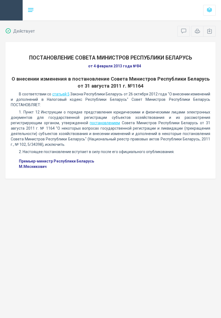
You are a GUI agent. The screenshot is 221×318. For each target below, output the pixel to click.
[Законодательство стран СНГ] (11, 10)
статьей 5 (61, 94)
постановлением (105, 123)
